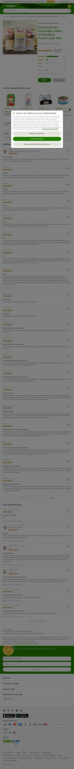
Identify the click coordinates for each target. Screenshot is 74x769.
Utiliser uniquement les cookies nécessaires (37, 144)
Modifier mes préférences (37, 133)
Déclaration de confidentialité (50, 129)
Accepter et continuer (37, 139)
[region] (37, 129)
